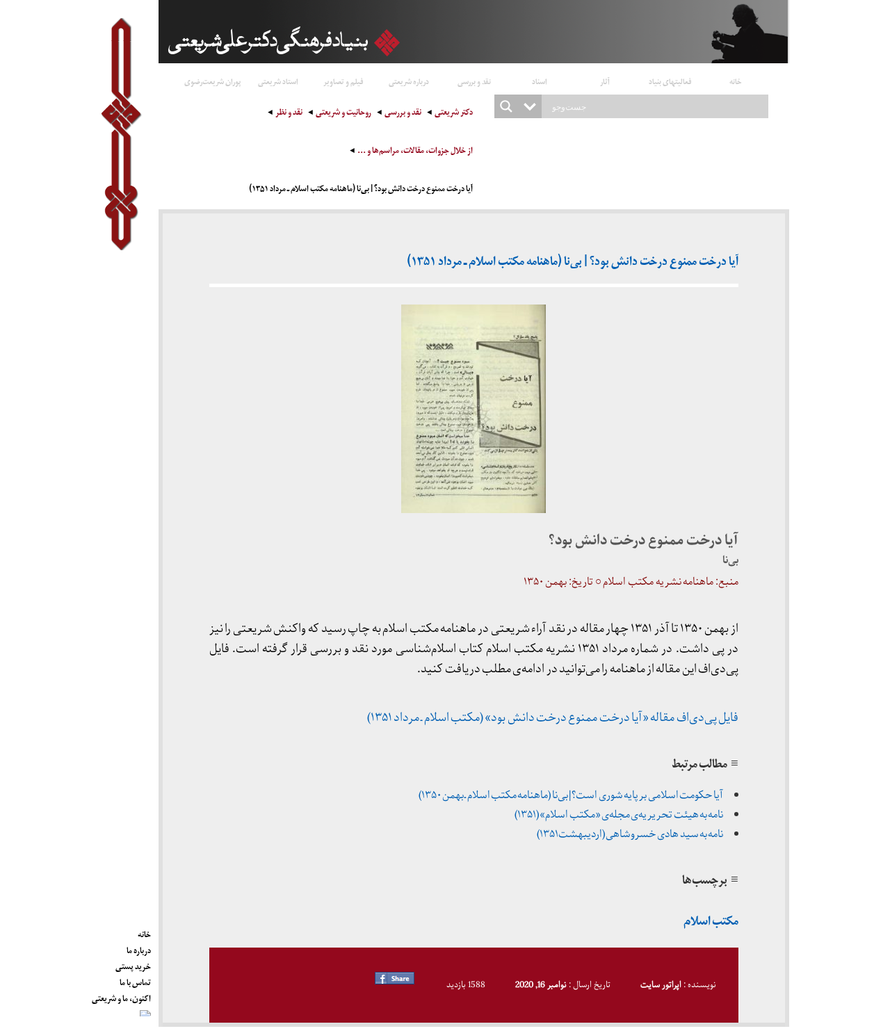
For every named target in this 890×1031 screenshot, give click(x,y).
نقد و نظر (288, 113)
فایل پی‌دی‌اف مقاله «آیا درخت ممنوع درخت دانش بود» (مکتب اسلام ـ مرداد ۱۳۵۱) (552, 718)
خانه (735, 81)
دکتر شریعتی (454, 113)
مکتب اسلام (710, 922)
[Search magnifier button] (506, 106)
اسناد (539, 81)
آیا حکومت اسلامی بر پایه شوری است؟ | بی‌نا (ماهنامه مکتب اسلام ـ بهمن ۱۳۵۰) (571, 795)
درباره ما (139, 948)
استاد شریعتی (278, 81)
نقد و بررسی (474, 81)
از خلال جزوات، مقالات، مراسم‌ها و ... (415, 152)
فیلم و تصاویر (343, 81)
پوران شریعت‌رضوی (212, 81)
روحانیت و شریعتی (343, 113)
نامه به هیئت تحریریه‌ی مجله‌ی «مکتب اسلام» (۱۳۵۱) (619, 815)
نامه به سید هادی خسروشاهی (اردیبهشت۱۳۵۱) (630, 834)
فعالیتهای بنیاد (670, 81)
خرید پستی (133, 964)
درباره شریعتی (409, 81)
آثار (605, 81)
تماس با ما (135, 980)
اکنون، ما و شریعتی (121, 996)
